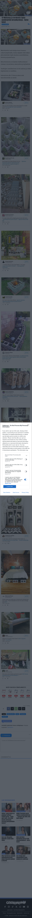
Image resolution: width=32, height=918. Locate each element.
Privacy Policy (25, 492)
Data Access (16, 492)
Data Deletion (6, 492)
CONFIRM (10, 486)
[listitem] (16, 455)
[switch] (25, 459)
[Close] (28, 425)
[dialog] (16, 459)
